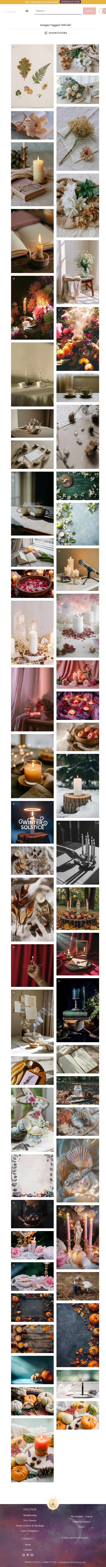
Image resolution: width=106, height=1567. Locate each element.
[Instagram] (23, 1555)
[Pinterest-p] (27, 1555)
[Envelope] (32, 1555)
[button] (27, 11)
